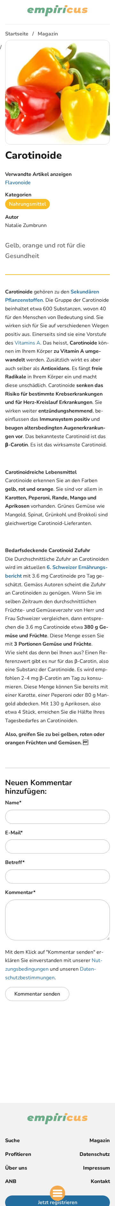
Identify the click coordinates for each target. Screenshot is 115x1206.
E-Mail (14, 832)
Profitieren (18, 1154)
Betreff (15, 862)
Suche (12, 1140)
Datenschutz (95, 1154)
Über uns (16, 1168)
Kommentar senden (37, 993)
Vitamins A (27, 342)
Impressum (96, 1168)
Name (13, 802)
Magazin (99, 1140)
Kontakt (100, 1181)
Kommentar (20, 892)
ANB (10, 1181)
